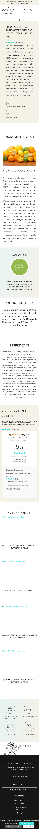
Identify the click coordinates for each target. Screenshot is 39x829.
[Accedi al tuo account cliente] (31, 10)
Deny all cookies (14, 826)
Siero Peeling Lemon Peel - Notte (19, 590)
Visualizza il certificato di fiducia (19, 438)
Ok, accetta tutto (27, 823)
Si (9, 489)
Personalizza (28, 826)
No (16, 489)
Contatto (21, 803)
